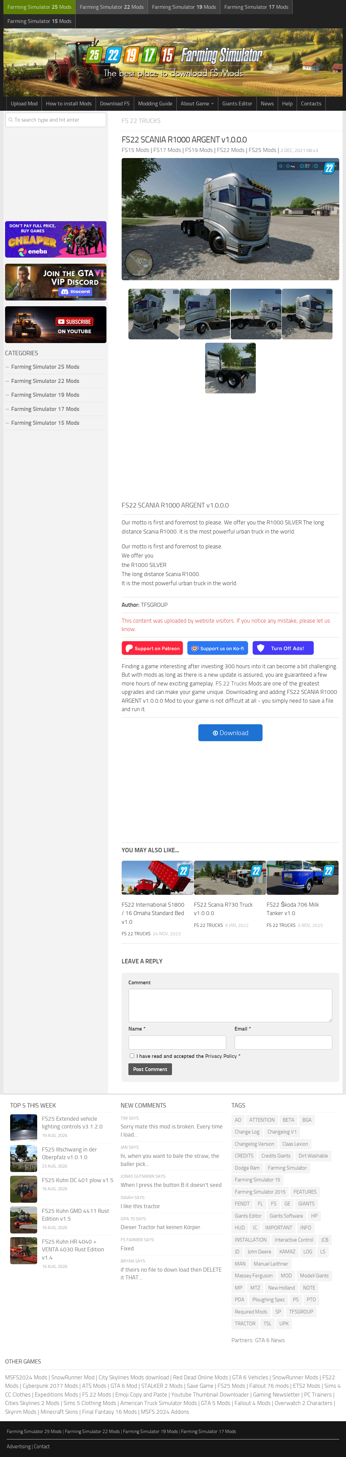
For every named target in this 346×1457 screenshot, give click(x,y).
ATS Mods (94, 1385)
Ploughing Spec (268, 1300)
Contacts (311, 103)
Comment (139, 982)
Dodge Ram (247, 1168)
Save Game (200, 1385)
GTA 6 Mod (123, 1385)
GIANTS (306, 1204)
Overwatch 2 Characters (303, 1403)
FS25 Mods (231, 1385)
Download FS (115, 103)
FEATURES (305, 1192)
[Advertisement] (230, 449)
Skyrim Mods (20, 1411)
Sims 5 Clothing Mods (90, 1403)
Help (287, 103)
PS (296, 1300)
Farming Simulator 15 (257, 1180)
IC (255, 1228)
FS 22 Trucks (141, 121)
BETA (288, 1120)
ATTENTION (262, 1120)
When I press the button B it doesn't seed (171, 1184)
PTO (311, 1300)
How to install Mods (69, 103)
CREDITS (244, 1156)
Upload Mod (24, 103)
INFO (305, 1228)
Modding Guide (155, 103)
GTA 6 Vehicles (250, 1377)
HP (314, 1216)
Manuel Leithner (271, 1264)
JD (237, 1252)
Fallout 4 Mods (252, 1403)
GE (287, 1204)
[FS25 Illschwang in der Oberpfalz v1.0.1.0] (23, 1158)
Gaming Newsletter (276, 1394)
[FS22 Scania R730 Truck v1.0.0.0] (230, 878)
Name (137, 1028)
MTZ (255, 1288)
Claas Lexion (295, 1144)
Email (242, 1028)
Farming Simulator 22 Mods (45, 381)
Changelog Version (254, 1144)
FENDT (242, 1204)
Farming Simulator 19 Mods (45, 394)
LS (322, 1252)
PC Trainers (318, 1394)
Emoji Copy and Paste (141, 1394)
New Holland (281, 1288)
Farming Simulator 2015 (260, 1192)
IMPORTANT (278, 1228)
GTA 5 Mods (215, 1403)
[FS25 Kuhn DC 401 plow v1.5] (23, 1189)
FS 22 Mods (96, 1394)
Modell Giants (314, 1276)
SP (278, 1312)
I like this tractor (140, 1206)
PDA (239, 1300)
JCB (324, 1240)
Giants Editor (237, 103)
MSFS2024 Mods (26, 1377)
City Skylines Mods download (134, 1377)
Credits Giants (276, 1156)
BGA (307, 1120)
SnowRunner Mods (295, 1377)
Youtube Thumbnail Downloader (210, 1394)
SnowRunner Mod (73, 1377)
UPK (284, 1324)
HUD (240, 1228)
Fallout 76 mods (269, 1385)
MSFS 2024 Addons (165, 1411)
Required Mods (251, 1312)
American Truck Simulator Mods (158, 1403)
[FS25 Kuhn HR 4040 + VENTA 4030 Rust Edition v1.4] (23, 1250)
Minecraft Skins (59, 1411)
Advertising (19, 1446)
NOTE (309, 1288)
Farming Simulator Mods (39, 7)
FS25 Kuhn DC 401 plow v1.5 (78, 1180)
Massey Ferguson (254, 1276)
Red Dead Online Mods (200, 1377)
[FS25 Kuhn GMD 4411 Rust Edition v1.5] (23, 1219)
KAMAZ (287, 1252)
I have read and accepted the (189, 1056)
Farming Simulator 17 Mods (45, 409)
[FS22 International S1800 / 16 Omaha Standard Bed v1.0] (158, 878)
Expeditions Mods (56, 1394)
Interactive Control (294, 1240)
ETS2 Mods (306, 1385)
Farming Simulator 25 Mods (34, 1431)
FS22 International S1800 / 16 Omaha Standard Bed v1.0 (153, 913)
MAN (240, 1264)
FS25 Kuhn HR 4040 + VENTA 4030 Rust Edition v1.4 (73, 1249)
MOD (286, 1276)
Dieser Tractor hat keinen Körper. (161, 1227)
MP (238, 1288)
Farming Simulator (287, 1168)
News (267, 103)
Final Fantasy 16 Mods (109, 1411)
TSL (267, 1324)
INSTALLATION (251, 1240)
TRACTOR (245, 1324)
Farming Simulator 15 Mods (45, 422)
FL (260, 1204)
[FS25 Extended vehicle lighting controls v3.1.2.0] (23, 1127)
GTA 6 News (270, 1340)
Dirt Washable (313, 1156)
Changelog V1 (282, 1132)
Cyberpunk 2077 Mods (50, 1385)
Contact (42, 1446)
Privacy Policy (221, 1056)
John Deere (259, 1252)
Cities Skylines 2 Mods (32, 1403)
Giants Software (286, 1216)
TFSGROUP (301, 1312)
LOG (307, 1252)
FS (273, 1204)
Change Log (247, 1132)
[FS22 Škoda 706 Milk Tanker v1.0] (303, 878)
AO (238, 1120)
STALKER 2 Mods (162, 1385)
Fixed (127, 1248)
